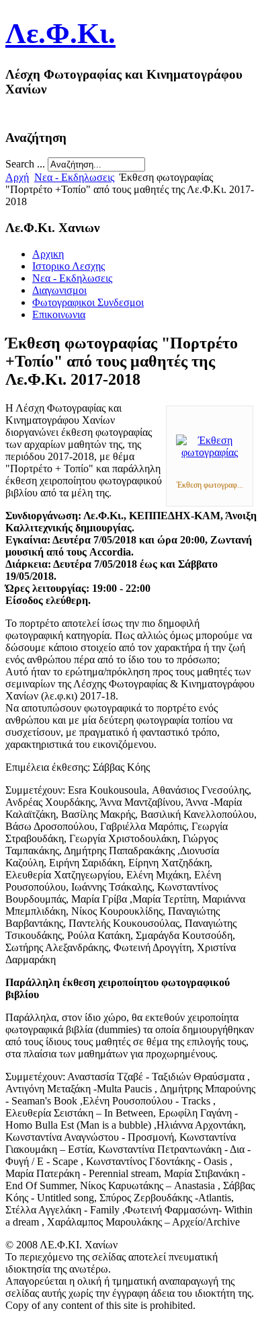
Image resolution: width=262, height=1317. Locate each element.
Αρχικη (48, 254)
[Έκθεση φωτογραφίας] (209, 452)
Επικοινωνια (58, 314)
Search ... (25, 164)
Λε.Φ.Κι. (60, 33)
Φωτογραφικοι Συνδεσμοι (88, 302)
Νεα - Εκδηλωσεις (74, 177)
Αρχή (17, 177)
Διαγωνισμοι (59, 290)
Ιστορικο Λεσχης (68, 266)
